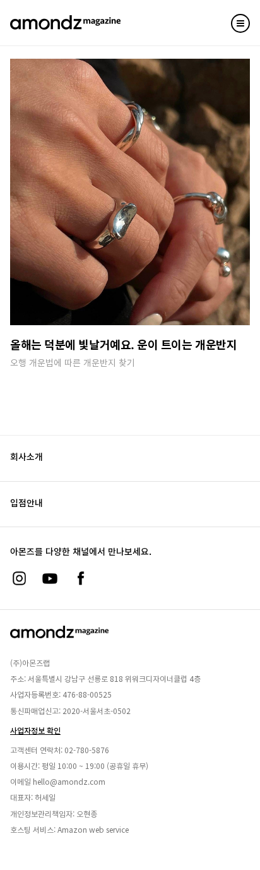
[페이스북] (81, 578)
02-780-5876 (86, 749)
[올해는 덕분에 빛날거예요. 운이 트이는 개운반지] (130, 192)
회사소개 (26, 456)
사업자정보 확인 (35, 730)
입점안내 (26, 502)
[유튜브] (50, 578)
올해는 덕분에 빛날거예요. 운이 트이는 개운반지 (123, 344)
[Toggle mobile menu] (240, 23)
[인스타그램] (19, 578)
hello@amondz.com (69, 781)
